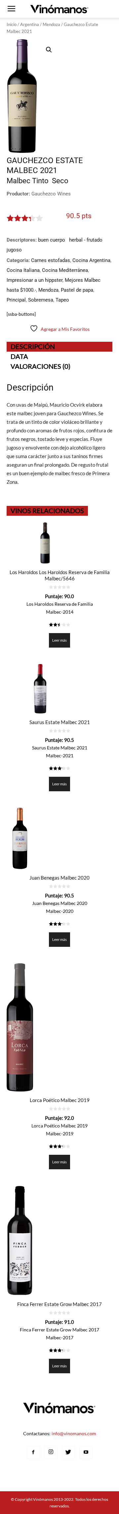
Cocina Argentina (91, 260)
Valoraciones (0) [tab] (40, 366)
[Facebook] (33, 1452)
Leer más (59, 640)
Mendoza (51, 24)
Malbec (18, 181)
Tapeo (62, 300)
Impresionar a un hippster (34, 280)
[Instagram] (51, 1452)
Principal (16, 300)
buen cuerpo (51, 240)
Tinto (40, 181)
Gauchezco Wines (51, 194)
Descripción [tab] (33, 346)
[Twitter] (68, 1452)
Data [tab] (19, 356)
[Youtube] (86, 1452)
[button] (49, 50)
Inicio (12, 24)
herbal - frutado (85, 240)
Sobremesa (40, 300)
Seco (60, 181)
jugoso (14, 250)
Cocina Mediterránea (65, 270)
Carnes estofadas (50, 260)
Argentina (29, 24)
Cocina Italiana (23, 270)
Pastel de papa (77, 290)
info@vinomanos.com (74, 1433)
